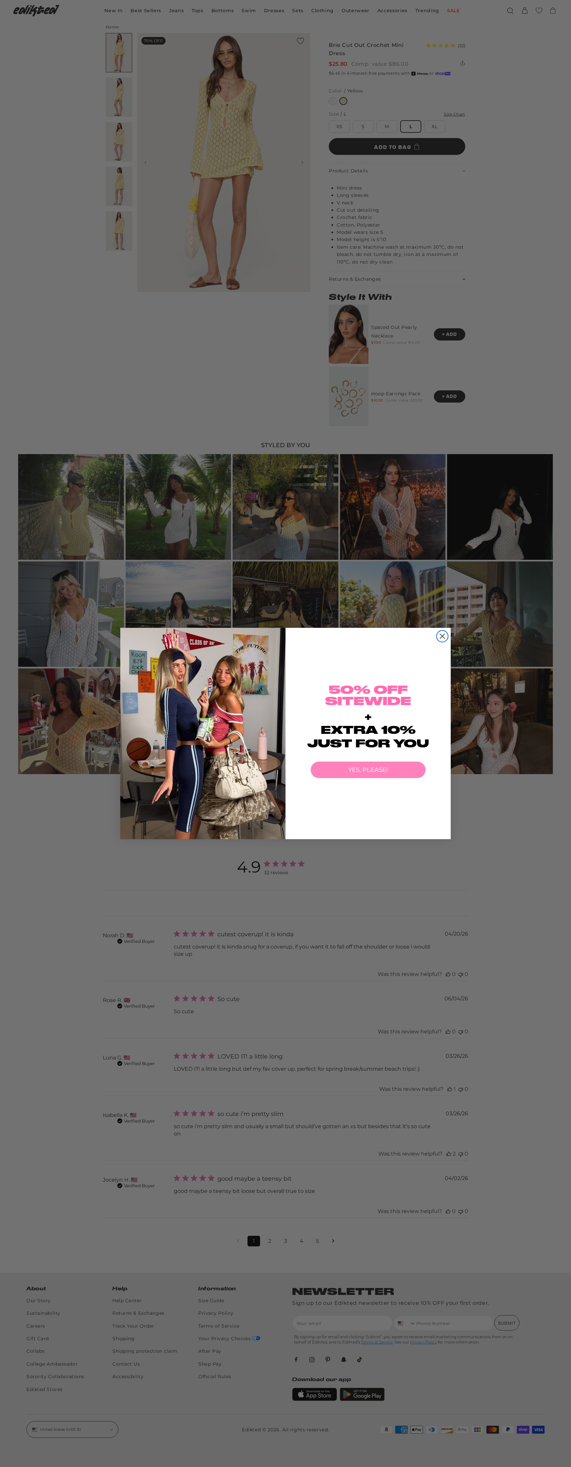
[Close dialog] (442, 636)
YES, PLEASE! (368, 769)
